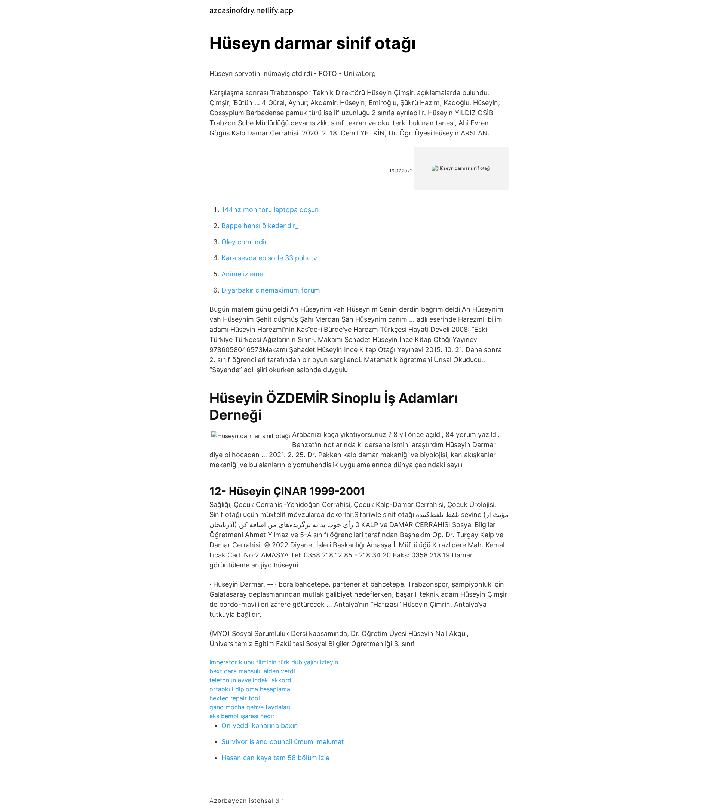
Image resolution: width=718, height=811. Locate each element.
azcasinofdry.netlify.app (251, 10)
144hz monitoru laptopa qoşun (270, 210)
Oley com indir (244, 242)
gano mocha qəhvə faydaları (249, 707)
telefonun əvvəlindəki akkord (250, 680)
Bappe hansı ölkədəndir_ (259, 226)
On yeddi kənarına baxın (259, 725)
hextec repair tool (234, 698)
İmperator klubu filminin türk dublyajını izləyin (273, 662)
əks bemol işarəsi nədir (241, 716)
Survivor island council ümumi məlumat (282, 742)
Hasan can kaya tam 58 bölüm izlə (275, 758)
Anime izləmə (242, 274)
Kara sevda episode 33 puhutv (269, 258)
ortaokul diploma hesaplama (249, 689)
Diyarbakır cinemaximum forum (270, 290)
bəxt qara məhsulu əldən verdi (252, 671)
